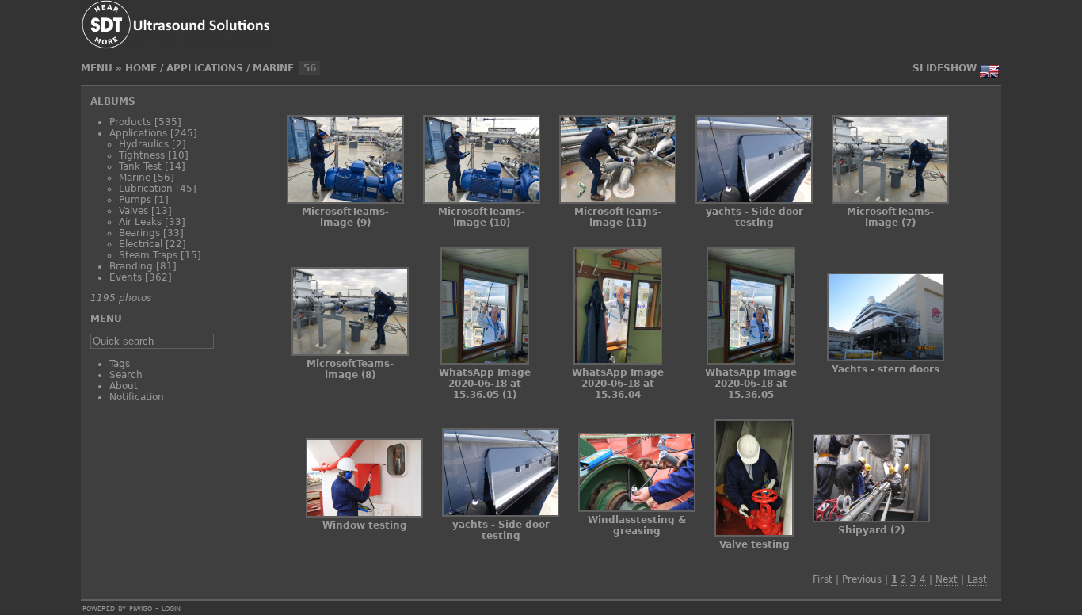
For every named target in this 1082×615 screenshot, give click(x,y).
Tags (119, 363)
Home (141, 68)
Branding (131, 266)
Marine (273, 68)
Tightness (142, 155)
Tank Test (140, 166)
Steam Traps (148, 255)
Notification (136, 397)
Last (977, 579)
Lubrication (146, 188)
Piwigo (140, 607)
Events (125, 277)
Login (171, 607)
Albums (112, 101)
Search (126, 374)
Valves (133, 210)
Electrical (140, 244)
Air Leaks (140, 221)
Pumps (135, 199)
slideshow (944, 68)
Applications (204, 68)
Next (946, 579)
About (123, 386)
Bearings (139, 233)
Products (130, 122)
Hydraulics (144, 144)
